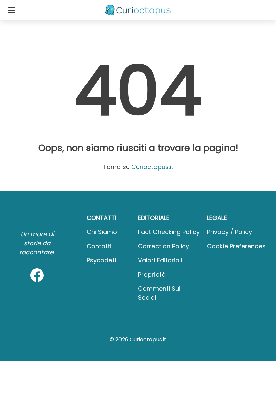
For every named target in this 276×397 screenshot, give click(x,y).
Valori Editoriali (160, 260)
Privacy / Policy (229, 232)
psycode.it (102, 260)
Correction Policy (163, 246)
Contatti (99, 246)
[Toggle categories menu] (11, 10)
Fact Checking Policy (169, 232)
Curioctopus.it (152, 167)
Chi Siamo (102, 232)
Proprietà (152, 274)
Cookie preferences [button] (236, 246)
